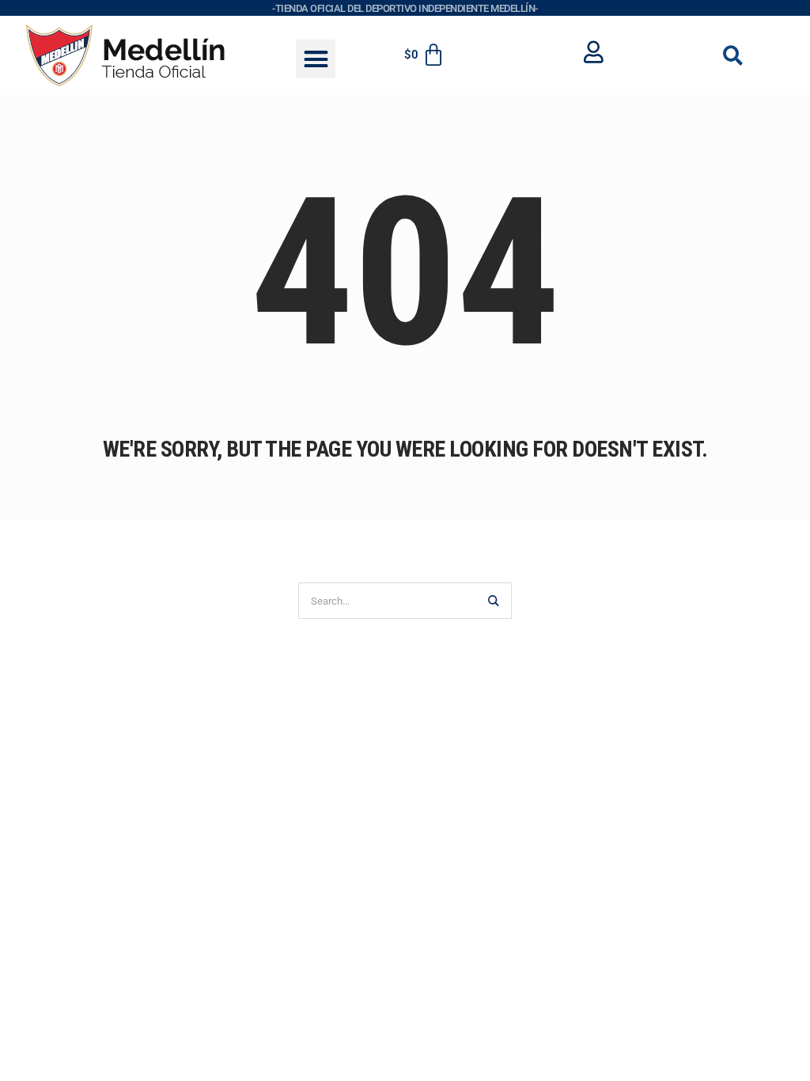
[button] (315, 59)
